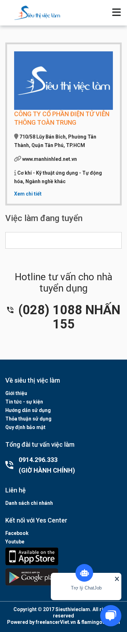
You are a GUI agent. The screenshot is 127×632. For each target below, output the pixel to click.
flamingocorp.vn (100, 622)
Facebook (17, 533)
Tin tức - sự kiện (24, 402)
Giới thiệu (16, 393)
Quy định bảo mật (25, 427)
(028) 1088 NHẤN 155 (67, 317)
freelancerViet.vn (56, 622)
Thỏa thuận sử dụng (28, 419)
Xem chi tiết (28, 194)
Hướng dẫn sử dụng (28, 410)
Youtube (14, 541)
